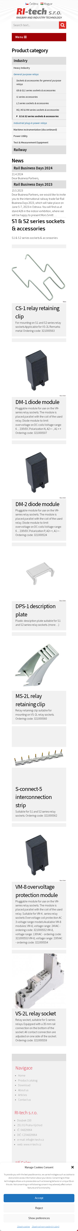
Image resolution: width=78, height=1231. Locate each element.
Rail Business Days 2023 (33, 184)
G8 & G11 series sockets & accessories (36, 90)
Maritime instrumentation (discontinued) (35, 129)
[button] (72, 1167)
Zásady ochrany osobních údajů (45, 1226)
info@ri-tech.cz (35, 1139)
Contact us (24, 1099)
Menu (19, 37)
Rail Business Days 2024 (33, 168)
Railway (20, 149)
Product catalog (27, 1080)
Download (24, 1085)
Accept (39, 1197)
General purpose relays (26, 74)
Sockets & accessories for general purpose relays (38, 82)
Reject (39, 1208)
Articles (22, 1095)
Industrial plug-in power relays (30, 123)
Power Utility (21, 136)
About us (23, 1090)
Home (21, 1075)
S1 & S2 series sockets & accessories (39, 116)
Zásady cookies (23, 1226)
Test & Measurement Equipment (31, 142)
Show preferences (39, 1218)
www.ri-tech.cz (32, 1144)
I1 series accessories (27, 96)
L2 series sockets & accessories (32, 103)
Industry (20, 60)
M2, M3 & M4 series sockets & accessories (37, 109)
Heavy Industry (22, 67)
